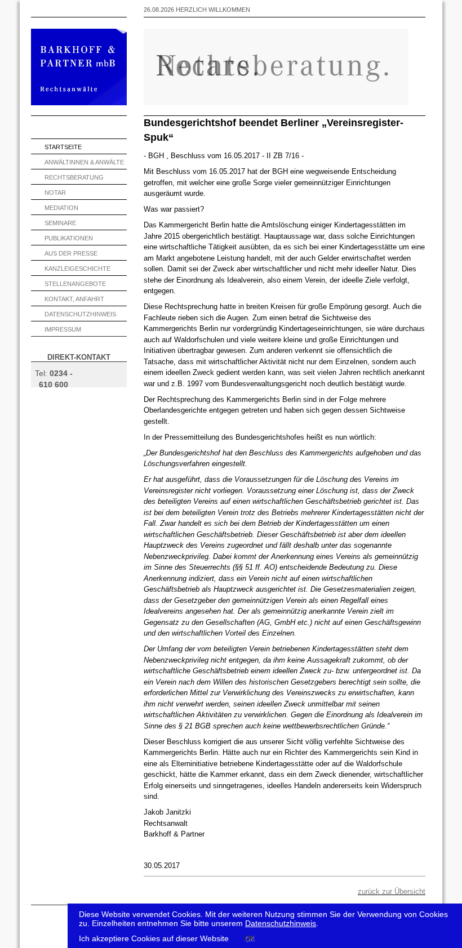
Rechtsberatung (74, 177)
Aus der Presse (71, 253)
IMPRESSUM (63, 329)
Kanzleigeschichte (77, 268)
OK (249, 938)
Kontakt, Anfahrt (74, 299)
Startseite (63, 147)
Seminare (60, 223)
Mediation (61, 207)
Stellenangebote (75, 283)
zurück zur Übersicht (391, 891)
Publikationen (69, 238)
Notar (55, 192)
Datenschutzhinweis (80, 314)
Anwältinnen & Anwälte (84, 162)
